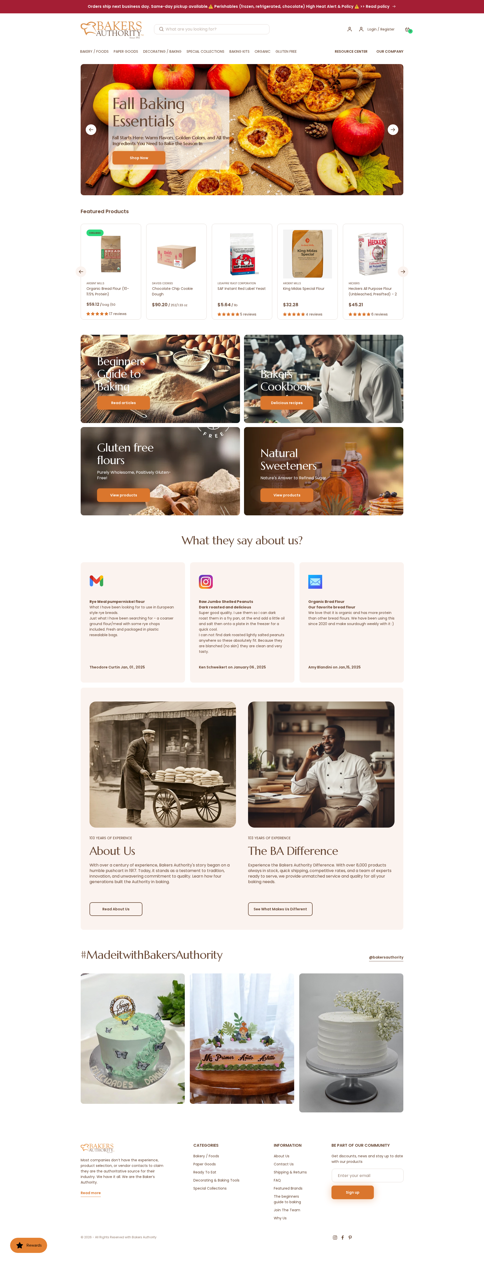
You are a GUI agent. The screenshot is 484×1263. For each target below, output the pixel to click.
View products (123, 495)
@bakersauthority (386, 958)
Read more (91, 1193)
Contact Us (284, 1164)
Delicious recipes (287, 402)
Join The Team (287, 1210)
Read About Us (116, 909)
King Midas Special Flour (303, 288)
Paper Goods (204, 1164)
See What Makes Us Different (280, 909)
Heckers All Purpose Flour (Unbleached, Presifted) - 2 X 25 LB (373, 291)
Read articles (123, 402)
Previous (91, 129)
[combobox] (211, 29)
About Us (281, 1156)
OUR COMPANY (389, 51)
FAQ (277, 1180)
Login (372, 29)
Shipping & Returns (290, 1172)
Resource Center (351, 51)
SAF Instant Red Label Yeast (242, 288)
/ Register (386, 29)
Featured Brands (288, 1188)
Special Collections (210, 1188)
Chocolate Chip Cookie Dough (172, 291)
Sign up (352, 1192)
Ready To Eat (204, 1172)
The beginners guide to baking (287, 1199)
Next (393, 129)
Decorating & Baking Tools (216, 1180)
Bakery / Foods (206, 1156)
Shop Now (139, 157)
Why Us (280, 1218)
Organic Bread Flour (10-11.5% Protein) (107, 291)
